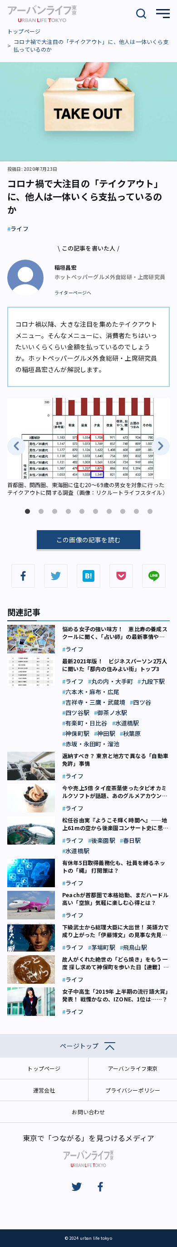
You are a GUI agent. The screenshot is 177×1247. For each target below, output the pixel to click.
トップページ (23, 31)
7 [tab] (108, 511)
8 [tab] (122, 511)
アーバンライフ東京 (133, 1068)
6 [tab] (95, 511)
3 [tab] (54, 511)
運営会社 (44, 1090)
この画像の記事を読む (88, 539)
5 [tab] (81, 511)
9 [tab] (136, 511)
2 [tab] (40, 511)
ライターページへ (73, 293)
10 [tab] (149, 511)
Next (161, 446)
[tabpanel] (88, 448)
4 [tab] (68, 511)
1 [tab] (27, 511)
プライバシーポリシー (133, 1090)
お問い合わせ (88, 1112)
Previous (16, 446)
